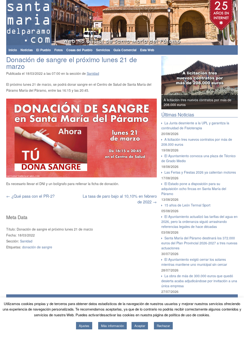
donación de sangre (37, 247)
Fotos (58, 50)
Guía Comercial (125, 50)
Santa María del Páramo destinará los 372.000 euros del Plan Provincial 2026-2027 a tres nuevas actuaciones (199, 243)
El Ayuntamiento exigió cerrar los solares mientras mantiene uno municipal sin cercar (194, 262)
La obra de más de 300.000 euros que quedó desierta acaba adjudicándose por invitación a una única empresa (199, 280)
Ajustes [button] (84, 325)
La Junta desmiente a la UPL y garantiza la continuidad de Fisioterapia (195, 125)
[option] (199, 82)
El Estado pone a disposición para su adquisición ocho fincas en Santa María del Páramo (193, 188)
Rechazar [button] (163, 325)
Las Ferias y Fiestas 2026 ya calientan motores (200, 172)
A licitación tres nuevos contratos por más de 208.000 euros (196, 142)
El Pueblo (43, 50)
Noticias (26, 50)
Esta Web (147, 50)
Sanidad (93, 73)
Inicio (13, 50)
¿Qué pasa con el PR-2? (30, 196)
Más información (112, 325)
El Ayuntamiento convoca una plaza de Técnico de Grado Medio (198, 158)
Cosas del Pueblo (79, 50)
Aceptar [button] (139, 325)
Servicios (103, 50)
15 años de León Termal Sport (187, 205)
